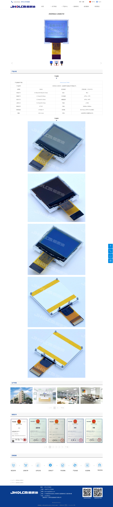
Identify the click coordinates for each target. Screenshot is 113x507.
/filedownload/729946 (64, 82)
